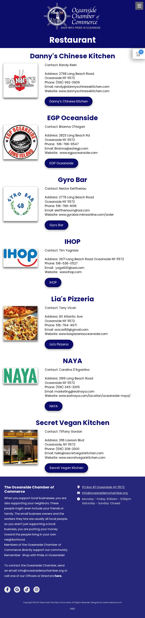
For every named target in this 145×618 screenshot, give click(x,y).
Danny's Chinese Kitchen (69, 101)
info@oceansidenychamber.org (105, 493)
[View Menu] (139, 6)
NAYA (54, 406)
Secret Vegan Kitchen (66, 468)
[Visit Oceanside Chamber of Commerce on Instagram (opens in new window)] (36, 589)
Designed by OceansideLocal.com (106, 602)
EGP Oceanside (61, 163)
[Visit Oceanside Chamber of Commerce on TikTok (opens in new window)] (27, 589)
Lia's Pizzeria (59, 344)
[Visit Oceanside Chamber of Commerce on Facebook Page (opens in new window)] (7, 589)
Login (72, 608)
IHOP (53, 282)
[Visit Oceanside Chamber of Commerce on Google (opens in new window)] (17, 589)
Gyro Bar (56, 225)
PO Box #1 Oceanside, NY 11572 (103, 487)
